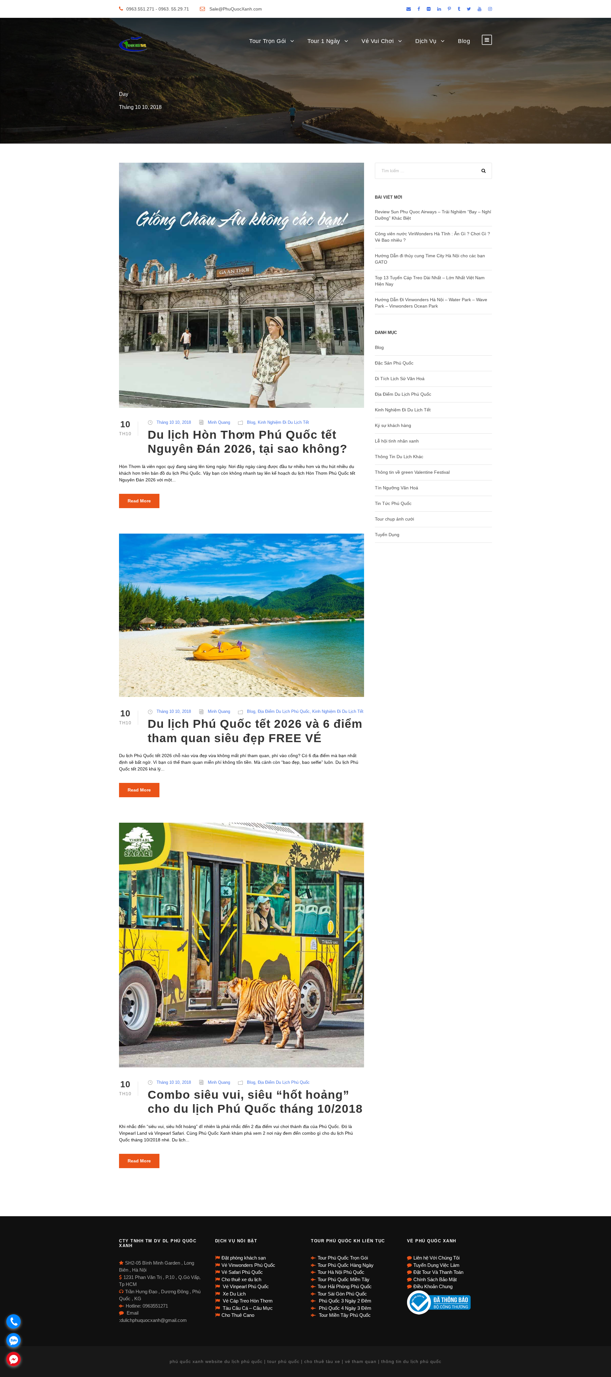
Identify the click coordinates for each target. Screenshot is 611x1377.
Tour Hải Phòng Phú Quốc (345, 1286)
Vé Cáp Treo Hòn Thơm (247, 1300)
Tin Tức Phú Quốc (393, 503)
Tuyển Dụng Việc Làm (436, 1265)
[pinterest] (449, 8)
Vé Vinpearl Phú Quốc (245, 1286)
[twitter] (469, 8)
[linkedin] (439, 8)
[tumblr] (459, 8)
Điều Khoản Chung (433, 1286)
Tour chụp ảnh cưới (394, 519)
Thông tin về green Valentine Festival (412, 472)
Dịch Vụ (426, 41)
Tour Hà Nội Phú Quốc (341, 1272)
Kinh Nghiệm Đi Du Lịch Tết (283, 422)
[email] (408, 8)
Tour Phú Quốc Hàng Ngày (346, 1265)
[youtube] (479, 8)
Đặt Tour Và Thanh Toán (438, 1272)
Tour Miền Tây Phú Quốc (344, 1315)
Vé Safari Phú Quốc (242, 1272)
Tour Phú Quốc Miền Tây (343, 1279)
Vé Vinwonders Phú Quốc (248, 1265)
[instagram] (490, 8)
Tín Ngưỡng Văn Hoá (396, 487)
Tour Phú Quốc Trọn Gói (343, 1257)
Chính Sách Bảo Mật (435, 1279)
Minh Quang (219, 422)
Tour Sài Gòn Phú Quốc (342, 1293)
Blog (464, 41)
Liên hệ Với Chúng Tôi (436, 1257)
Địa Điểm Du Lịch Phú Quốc (284, 711)
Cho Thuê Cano (237, 1315)
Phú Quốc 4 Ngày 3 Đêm (344, 1308)
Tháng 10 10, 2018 (174, 422)
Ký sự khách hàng (393, 425)
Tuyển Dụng (387, 534)
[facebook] (419, 8)
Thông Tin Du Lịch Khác (399, 456)
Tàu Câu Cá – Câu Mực (247, 1308)
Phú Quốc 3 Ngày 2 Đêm (344, 1300)
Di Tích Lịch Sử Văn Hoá (400, 378)
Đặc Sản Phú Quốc (394, 363)
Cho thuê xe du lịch (241, 1279)
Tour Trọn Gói (267, 41)
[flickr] (429, 8)
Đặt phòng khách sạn (243, 1257)
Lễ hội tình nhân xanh (397, 441)
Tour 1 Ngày (323, 41)
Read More (139, 500)
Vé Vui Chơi (378, 41)
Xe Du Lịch (233, 1293)
